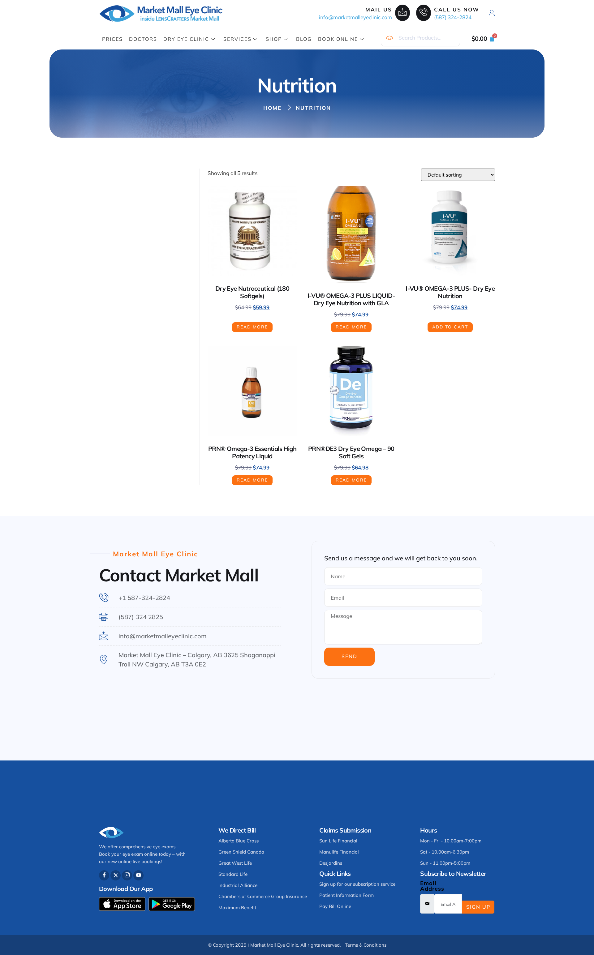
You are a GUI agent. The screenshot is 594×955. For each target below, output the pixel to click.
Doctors (143, 39)
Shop (274, 39)
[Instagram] (127, 875)
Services (237, 39)
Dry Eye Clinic (186, 39)
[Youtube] (138, 875)
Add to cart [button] (450, 327)
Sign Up (478, 907)
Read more (252, 327)
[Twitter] (115, 875)
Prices (112, 39)
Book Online (338, 39)
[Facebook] (104, 875)
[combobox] (420, 37)
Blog (304, 39)
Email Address (432, 886)
